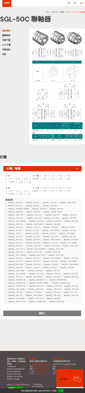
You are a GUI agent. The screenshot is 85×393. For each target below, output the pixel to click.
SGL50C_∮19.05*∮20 (16, 302)
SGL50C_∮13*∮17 (15, 261)
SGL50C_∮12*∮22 (33, 246)
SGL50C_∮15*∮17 (53, 274)
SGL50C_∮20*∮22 (56, 302)
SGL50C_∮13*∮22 (33, 264)
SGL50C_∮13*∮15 (33, 258)
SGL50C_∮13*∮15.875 (51, 258)
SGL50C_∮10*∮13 (34, 218)
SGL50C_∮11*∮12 (33, 227)
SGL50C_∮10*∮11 (52, 215)
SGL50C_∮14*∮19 (67, 268)
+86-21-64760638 (64, 367)
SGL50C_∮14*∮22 (53, 271)
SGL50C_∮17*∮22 (70, 292)
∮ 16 (44, 179)
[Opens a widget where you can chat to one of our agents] (69, 380)
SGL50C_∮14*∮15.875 (70, 264)
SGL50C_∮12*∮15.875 (51, 240)
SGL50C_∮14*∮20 (35, 271)
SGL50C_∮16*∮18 (54, 286)
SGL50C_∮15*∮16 (36, 274)
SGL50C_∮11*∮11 (32, 203)
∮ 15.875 (35, 179)
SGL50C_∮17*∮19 (15, 292)
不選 (37, 176)
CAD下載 (6, 45)
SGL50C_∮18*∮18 (15, 212)
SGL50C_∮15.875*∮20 (61, 283)
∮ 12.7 (68, 176)
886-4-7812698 (40, 367)
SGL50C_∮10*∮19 (15, 224)
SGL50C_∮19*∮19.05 (16, 298)
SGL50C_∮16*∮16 (39, 209)
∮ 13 (10, 179)
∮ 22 (29, 182)
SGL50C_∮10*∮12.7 (15, 218)
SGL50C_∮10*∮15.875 (16, 221)
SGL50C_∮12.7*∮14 (70, 246)
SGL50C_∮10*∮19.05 (34, 224)
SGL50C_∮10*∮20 (53, 224)
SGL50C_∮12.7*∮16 (56, 249)
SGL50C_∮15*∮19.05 (34, 277)
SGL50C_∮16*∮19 (71, 286)
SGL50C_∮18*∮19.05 (34, 295)
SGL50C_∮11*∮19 (49, 233)
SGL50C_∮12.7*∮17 (15, 252)
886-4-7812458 (40, 369)
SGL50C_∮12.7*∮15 (15, 249)
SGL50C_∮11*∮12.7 (50, 227)
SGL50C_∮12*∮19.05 (69, 243)
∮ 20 (21, 182)
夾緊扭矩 (6, 49)
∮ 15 (25, 179)
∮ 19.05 (11, 182)
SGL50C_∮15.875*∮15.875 (18, 209)
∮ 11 (52, 176)
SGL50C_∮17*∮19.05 (34, 292)
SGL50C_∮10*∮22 (15, 227)
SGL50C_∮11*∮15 (32, 230)
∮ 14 (17, 179)
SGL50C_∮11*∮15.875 (50, 230)
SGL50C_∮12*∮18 (32, 243)
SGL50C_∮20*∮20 (15, 215)
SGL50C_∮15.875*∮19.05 (38, 283)
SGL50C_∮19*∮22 (53, 298)
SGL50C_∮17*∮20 (52, 292)
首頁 (47, 12)
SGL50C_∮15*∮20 (53, 277)
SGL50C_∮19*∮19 (33, 212)
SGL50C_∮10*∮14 (52, 218)
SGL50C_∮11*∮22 (33, 237)
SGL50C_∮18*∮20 (53, 295)
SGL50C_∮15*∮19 (15, 277)
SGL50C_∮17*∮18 (71, 289)
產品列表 (54, 12)
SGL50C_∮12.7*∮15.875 (36, 249)
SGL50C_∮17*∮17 (56, 209)
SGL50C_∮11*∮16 (69, 230)
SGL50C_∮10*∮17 (54, 221)
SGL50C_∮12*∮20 (15, 246)
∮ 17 (52, 179)
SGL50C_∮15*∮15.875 (16, 274)
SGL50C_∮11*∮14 (15, 230)
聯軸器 (62, 12)
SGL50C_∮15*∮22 (71, 277)
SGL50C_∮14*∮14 (32, 206)
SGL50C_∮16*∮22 (53, 289)
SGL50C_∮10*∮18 (71, 221)
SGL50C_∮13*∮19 (50, 261)
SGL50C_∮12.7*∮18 (34, 252)
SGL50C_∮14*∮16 (15, 268)
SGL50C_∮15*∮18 (71, 274)
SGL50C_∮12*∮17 (15, 243)
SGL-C (68, 12)
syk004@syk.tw (42, 371)
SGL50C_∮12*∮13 (68, 237)
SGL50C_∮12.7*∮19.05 (17, 255)
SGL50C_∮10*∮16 (36, 221)
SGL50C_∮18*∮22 (71, 295)
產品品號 (9, 200)
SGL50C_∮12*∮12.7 (50, 237)
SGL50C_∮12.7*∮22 (56, 255)
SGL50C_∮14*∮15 (51, 264)
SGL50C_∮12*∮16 (71, 240)
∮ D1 (8, 176)
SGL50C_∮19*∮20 (35, 298)
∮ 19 (68, 179)
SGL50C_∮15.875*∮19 (16, 283)
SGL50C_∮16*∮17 (36, 286)
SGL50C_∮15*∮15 (50, 206)
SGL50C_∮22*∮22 (34, 215)
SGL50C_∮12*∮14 (15, 240)
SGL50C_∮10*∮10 (15, 203)
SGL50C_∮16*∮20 (35, 289)
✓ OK (61, 391)
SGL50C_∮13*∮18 (32, 261)
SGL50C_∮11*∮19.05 (67, 233)
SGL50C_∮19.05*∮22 (37, 302)
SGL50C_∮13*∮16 (71, 258)
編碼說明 (6, 35)
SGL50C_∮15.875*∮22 (17, 286)
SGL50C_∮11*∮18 (32, 233)
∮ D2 (8, 188)
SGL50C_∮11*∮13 (68, 227)
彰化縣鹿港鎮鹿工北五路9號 (40, 364)
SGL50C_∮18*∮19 (15, 295)
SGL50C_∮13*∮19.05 (69, 261)
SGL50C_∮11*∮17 (14, 233)
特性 (4, 54)
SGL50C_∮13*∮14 (15, 258)
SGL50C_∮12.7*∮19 (52, 252)
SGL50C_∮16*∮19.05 (16, 289)
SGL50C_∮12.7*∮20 (37, 255)
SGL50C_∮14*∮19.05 (16, 271)
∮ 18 (60, 179)
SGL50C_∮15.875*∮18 (58, 280)
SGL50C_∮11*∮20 (15, 237)
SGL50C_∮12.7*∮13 (51, 246)
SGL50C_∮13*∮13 (15, 206)
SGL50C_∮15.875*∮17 (37, 280)
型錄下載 (6, 40)
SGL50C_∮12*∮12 (49, 203)
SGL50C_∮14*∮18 (50, 268)
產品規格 (6, 30)
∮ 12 (60, 176)
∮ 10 (45, 176)
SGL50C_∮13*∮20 (15, 264)
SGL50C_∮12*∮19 (50, 243)
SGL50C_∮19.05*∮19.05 (53, 212)
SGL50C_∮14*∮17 (32, 268)
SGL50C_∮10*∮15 (69, 218)
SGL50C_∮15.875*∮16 (16, 280)
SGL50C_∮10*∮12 (69, 215)
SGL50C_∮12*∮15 (33, 240)
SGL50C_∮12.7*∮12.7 (68, 203)
